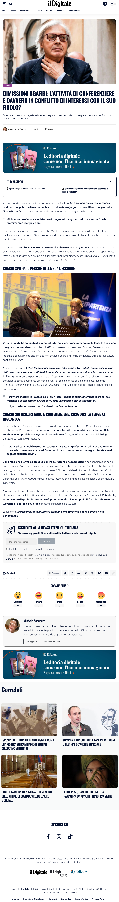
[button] (5, 4)
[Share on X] (65, 573)
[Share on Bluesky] (99, 573)
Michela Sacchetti (17, 129)
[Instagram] (59, 836)
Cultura (7, 85)
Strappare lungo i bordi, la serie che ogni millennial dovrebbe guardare (88, 742)
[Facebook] (48, 836)
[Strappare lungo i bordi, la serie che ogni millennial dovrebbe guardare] (90, 719)
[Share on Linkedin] (79, 573)
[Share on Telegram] (85, 573)
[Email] (106, 573)
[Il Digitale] (59, 3)
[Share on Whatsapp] (72, 573)
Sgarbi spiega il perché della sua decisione (27, 188)
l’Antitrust (50, 347)
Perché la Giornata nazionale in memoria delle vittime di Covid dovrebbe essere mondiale (26, 796)
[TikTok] (70, 836)
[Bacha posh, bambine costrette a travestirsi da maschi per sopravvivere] (90, 771)
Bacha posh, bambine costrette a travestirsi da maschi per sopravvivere (87, 794)
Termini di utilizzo (42, 554)
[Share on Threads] (92, 573)
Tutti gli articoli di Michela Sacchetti (44, 641)
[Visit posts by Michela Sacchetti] (5, 129)
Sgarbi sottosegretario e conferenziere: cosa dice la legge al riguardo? (85, 190)
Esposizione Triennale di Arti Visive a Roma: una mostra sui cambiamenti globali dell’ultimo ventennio (27, 744)
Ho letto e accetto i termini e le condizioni (32, 549)
